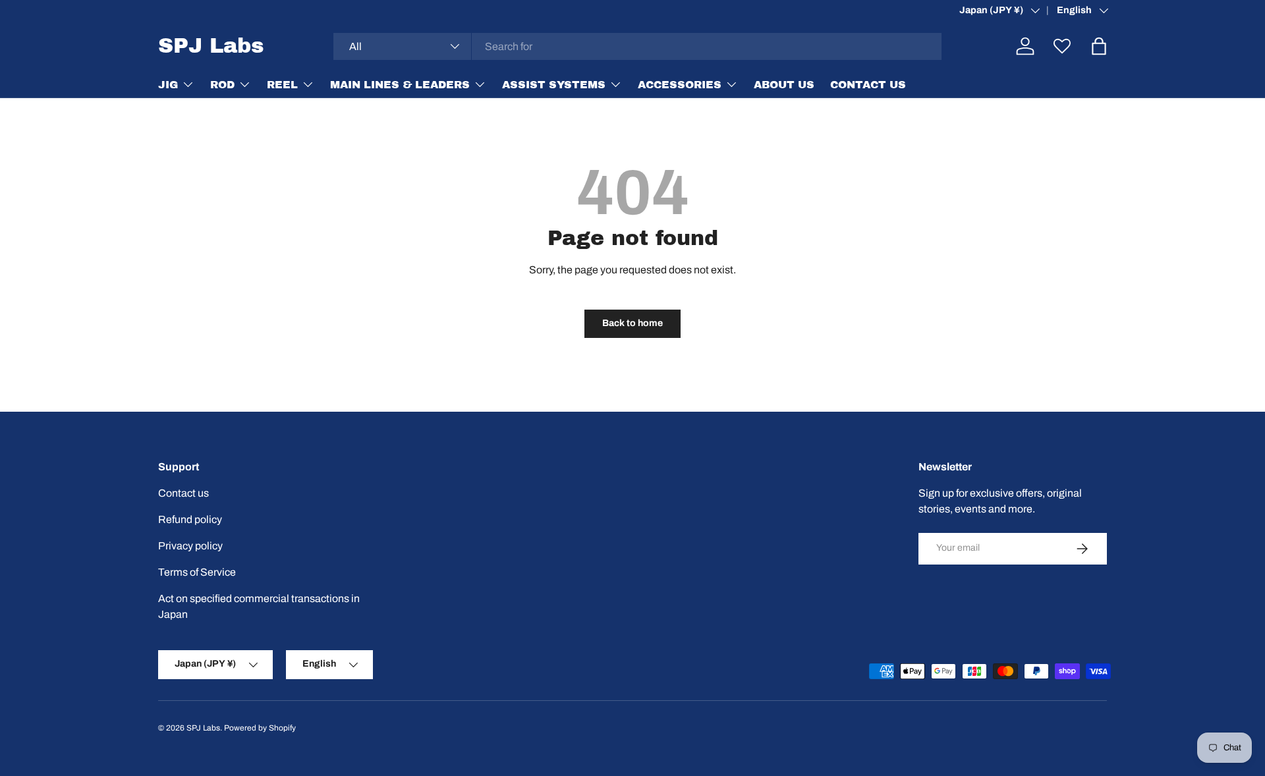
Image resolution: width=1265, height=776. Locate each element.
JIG (168, 84)
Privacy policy (190, 545)
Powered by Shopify (260, 728)
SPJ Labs (203, 728)
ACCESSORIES (679, 84)
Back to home (632, 323)
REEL (282, 84)
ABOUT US (784, 84)
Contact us (183, 493)
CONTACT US (868, 84)
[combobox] (637, 46)
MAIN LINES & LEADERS (400, 84)
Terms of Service (197, 572)
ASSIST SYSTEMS (553, 84)
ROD (222, 84)
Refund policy (190, 519)
